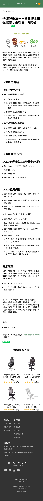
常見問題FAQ (18, 434)
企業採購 (7, 430)
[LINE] (18, 470)
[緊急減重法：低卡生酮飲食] (21, 50)
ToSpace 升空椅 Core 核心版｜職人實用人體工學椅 (11, 377)
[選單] (4, 3)
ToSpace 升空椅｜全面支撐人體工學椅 (31, 406)
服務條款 (17, 437)
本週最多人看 (21, 350)
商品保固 (17, 430)
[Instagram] (14, 470)
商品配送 (17, 427)
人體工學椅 (7, 423)
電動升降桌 (7, 427)
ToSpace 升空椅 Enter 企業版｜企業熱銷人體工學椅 (31, 377)
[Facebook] (9, 470)
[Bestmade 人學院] (21, 4)
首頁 (4, 11)
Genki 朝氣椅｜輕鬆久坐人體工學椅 (11, 406)
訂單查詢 (17, 423)
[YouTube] (5, 470)
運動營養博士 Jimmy (32, 335)
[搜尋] (8, 3)
